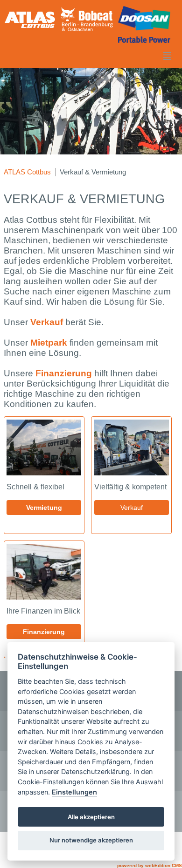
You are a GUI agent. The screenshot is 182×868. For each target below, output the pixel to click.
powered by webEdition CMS (149, 865)
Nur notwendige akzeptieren (91, 840)
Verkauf (47, 322)
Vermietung (44, 507)
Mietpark (50, 342)
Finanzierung (64, 373)
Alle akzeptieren (91, 817)
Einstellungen (74, 792)
